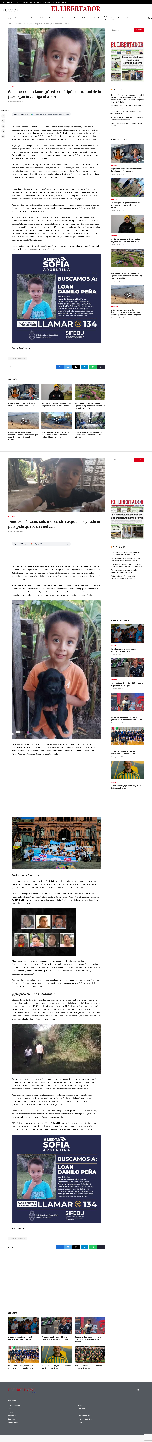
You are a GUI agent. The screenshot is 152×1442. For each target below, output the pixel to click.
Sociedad (65, 18)
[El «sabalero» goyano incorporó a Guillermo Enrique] (56, 1354)
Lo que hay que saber (17, 358)
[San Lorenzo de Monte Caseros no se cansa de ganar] (90, 1354)
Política (43, 18)
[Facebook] (3, 116)
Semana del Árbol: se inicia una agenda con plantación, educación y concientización (50, 2)
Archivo (130, 18)
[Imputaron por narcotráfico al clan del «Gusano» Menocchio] (23, 392)
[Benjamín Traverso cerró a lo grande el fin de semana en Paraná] (90, 1325)
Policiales (86, 18)
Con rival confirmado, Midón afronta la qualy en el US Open (54, 1338)
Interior (76, 18)
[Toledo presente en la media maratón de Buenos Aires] (23, 1325)
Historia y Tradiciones (109, 18)
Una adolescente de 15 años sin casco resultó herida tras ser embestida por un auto (55, 434)
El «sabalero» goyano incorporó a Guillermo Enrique (56, 1367)
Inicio (25, 18)
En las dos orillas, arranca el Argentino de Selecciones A (20, 1367)
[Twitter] (3, 121)
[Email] (3, 126)
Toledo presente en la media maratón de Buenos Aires (20, 1338)
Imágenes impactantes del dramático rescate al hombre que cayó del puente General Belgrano (23, 436)
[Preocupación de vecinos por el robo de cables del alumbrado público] (90, 420)
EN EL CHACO (119, 90)
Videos (33, 18)
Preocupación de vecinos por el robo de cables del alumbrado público (88, 434)
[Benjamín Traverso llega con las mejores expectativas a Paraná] (56, 392)
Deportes (97, 18)
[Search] (149, 17)
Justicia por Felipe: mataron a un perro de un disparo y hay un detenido (125, 205)
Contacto (140, 18)
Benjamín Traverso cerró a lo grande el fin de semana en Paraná (88, 1339)
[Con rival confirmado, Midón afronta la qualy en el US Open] (56, 1325)
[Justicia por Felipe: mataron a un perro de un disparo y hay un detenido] (127, 187)
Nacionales (53, 18)
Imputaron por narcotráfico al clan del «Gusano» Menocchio (21, 404)
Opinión (120, 18)
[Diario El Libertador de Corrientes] (76, 10)
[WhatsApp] (3, 136)
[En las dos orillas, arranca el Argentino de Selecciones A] (23, 1354)
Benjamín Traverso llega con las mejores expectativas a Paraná (56, 404)
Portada (10, 24)
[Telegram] (3, 131)
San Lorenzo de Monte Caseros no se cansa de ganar (90, 1367)
